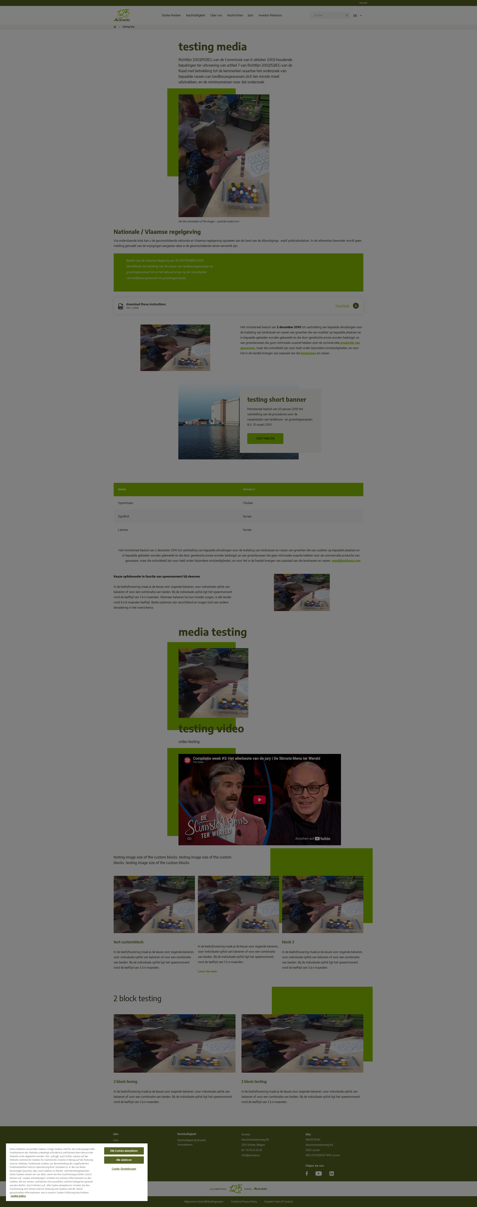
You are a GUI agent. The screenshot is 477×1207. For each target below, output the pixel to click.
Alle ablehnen (124, 1159)
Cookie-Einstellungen (124, 1168)
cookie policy (18, 1196)
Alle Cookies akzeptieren (124, 1150)
